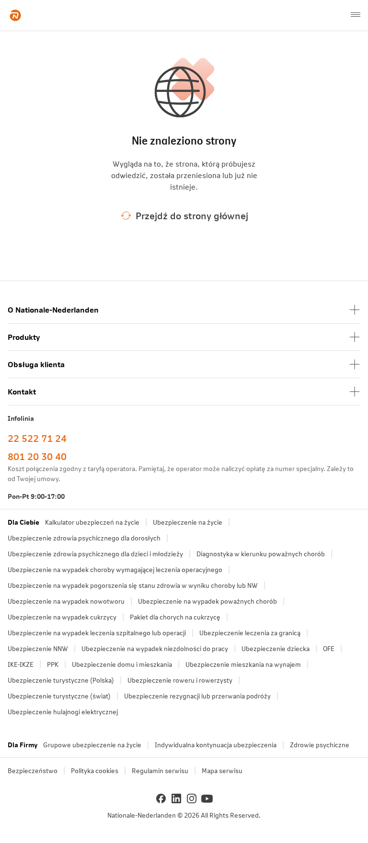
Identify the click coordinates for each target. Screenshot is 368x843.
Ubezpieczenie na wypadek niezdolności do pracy (154, 648)
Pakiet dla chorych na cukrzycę (175, 616)
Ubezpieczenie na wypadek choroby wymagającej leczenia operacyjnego (115, 569)
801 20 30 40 (37, 456)
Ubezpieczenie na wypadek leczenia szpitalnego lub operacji (97, 632)
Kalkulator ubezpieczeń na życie (92, 522)
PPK (52, 664)
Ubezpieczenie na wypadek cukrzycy (62, 616)
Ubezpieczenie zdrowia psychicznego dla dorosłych (84, 537)
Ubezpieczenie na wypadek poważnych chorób (207, 601)
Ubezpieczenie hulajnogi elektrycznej (63, 711)
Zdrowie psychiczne (319, 744)
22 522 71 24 (37, 438)
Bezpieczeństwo (33, 770)
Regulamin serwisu (160, 770)
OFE (328, 648)
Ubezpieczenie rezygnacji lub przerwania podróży (197, 695)
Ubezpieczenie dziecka (276, 648)
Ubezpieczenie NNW (38, 648)
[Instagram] (191, 798)
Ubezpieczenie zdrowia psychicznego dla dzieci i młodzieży (95, 553)
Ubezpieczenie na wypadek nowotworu (66, 601)
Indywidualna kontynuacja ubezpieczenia (215, 744)
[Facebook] (161, 798)
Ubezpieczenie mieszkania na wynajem (243, 664)
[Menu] (355, 15)
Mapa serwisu (222, 770)
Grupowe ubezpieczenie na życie (92, 744)
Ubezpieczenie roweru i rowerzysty (179, 680)
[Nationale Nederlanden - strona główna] (15, 15)
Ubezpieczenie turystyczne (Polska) (61, 680)
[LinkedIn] (176, 798)
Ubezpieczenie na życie (187, 522)
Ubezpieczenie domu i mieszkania (122, 664)
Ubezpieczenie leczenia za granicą (249, 632)
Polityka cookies (94, 770)
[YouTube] (207, 798)
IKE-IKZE (21, 664)
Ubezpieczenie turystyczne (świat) (59, 695)
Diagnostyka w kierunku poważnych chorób (260, 553)
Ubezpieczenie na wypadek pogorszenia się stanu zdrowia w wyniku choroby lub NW (133, 585)
